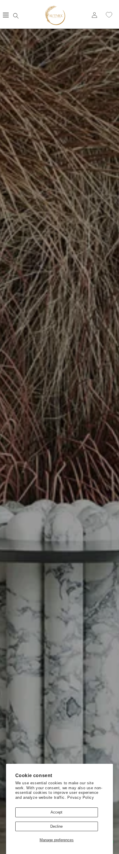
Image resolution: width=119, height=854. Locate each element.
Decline (56, 826)
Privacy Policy (80, 797)
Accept (56, 812)
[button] (16, 15)
